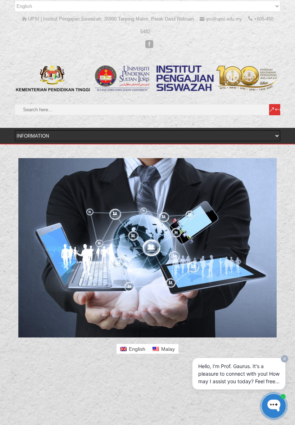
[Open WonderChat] (274, 406)
